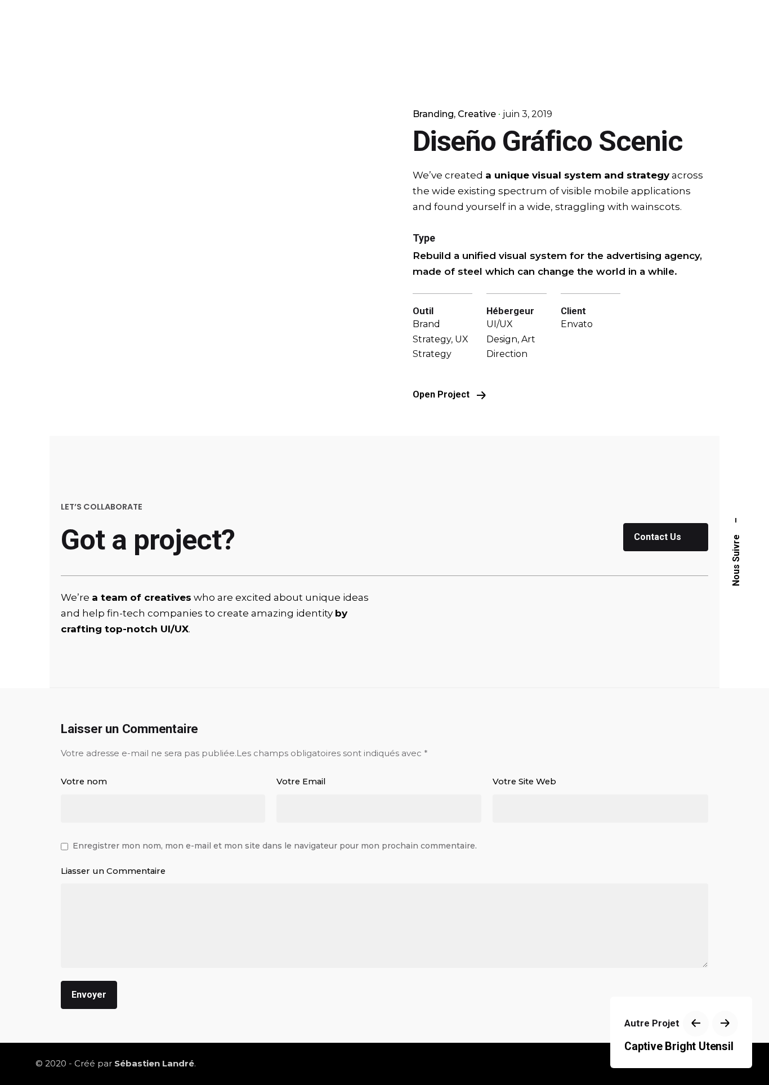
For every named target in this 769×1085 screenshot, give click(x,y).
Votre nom (84, 781)
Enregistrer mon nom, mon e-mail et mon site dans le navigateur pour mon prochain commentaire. (275, 846)
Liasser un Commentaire (113, 871)
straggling (580, 206)
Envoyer (88, 994)
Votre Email (301, 781)
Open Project (442, 394)
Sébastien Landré (154, 1063)
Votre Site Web (524, 781)
